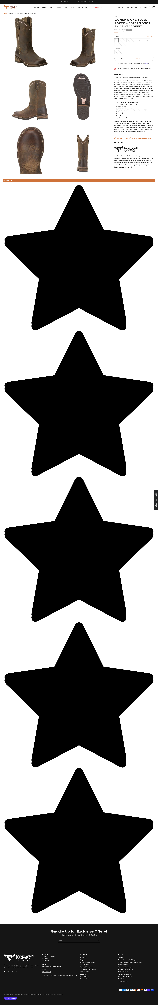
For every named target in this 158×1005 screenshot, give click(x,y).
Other (87, 7)
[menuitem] (37, 7)
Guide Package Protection (88, 962)
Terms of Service (85, 979)
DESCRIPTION (119, 74)
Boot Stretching (123, 964)
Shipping (116, 31)
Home (5, 13)
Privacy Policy (84, 976)
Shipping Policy (84, 972)
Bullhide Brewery (123, 979)
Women (58, 7)
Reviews (7, 180)
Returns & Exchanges (86, 967)
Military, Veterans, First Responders (128, 960)
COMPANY (83, 954)
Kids (66, 7)
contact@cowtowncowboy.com (51, 966)
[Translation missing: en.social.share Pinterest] (122, 142)
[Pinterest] (14, 971)
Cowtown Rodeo (77, 7)
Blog (81, 960)
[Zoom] (53, 19)
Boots (36, 7)
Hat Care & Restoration (125, 967)
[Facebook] (6, 971)
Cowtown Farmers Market (125, 969)
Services (121, 957)
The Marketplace (123, 981)
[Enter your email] (98, 941)
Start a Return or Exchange (88, 969)
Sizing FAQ (83, 974)
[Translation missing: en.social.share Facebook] (115, 142)
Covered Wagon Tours (124, 974)
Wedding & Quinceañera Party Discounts (130, 962)
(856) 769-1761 (46, 972)
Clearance (97, 7)
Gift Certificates (85, 964)
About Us (83, 957)
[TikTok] (18, 971)
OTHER (120, 954)
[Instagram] (10, 971)
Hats (44, 7)
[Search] (149, 7)
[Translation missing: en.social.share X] (119, 142)
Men (50, 7)
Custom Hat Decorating (125, 976)
